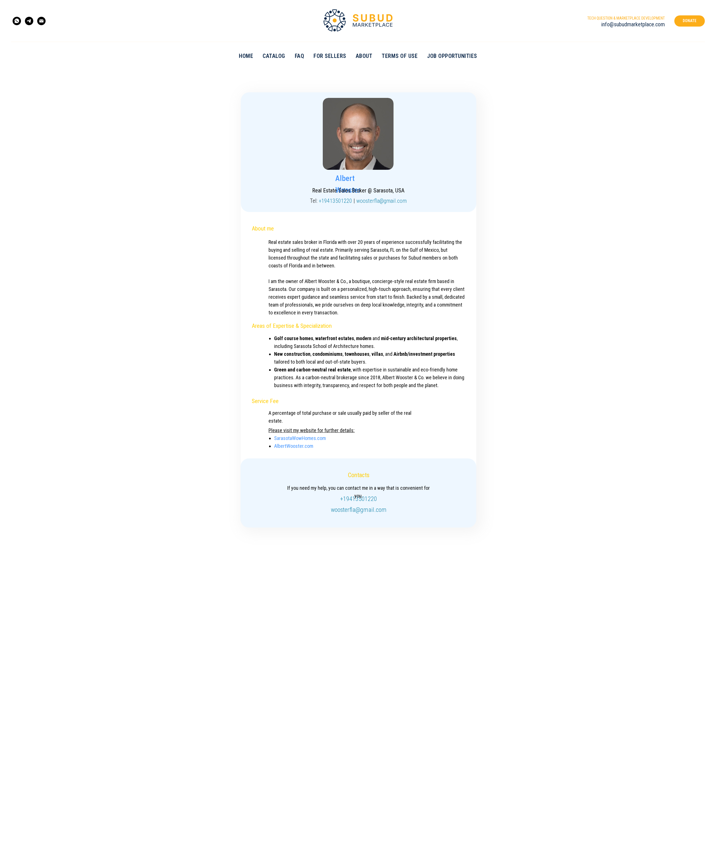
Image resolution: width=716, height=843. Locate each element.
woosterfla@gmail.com (381, 200)
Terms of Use (400, 56)
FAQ (299, 56)
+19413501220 (335, 200)
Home (246, 56)
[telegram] (29, 21)
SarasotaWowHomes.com (300, 438)
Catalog (274, 56)
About (364, 56)
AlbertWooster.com (293, 446)
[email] (41, 21)
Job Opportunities (452, 56)
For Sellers (330, 56)
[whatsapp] (17, 21)
